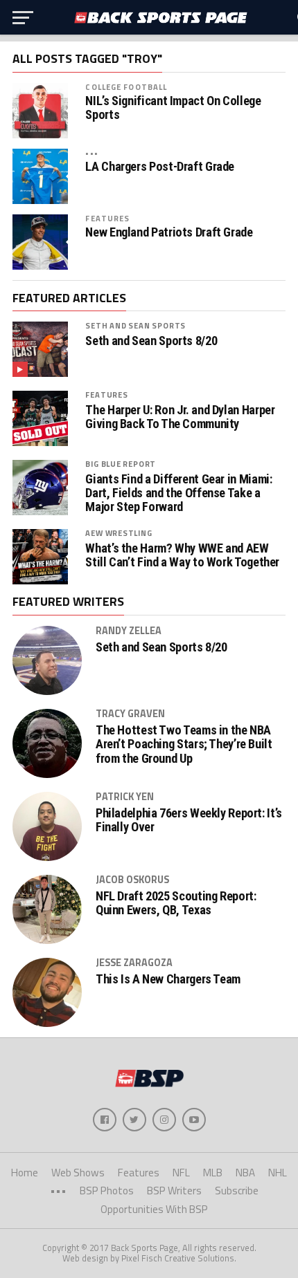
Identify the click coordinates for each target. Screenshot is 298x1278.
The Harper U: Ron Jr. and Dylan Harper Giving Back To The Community (179, 417)
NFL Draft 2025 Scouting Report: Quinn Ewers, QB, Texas (176, 903)
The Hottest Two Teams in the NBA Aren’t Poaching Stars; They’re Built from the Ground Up (184, 744)
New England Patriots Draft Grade (168, 232)
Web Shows (78, 1172)
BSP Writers (174, 1190)
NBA (245, 1172)
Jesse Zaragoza (134, 962)
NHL (277, 1172)
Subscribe (236, 1190)
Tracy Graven (130, 714)
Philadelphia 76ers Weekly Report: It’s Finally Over (189, 820)
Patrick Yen (125, 797)
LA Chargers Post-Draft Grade (159, 167)
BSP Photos (107, 1190)
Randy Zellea (128, 631)
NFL (181, 1172)
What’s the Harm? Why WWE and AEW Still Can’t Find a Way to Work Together (182, 555)
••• (91, 152)
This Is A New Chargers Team (168, 979)
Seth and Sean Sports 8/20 (151, 341)
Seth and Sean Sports (135, 325)
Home (24, 1172)
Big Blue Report (120, 464)
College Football (126, 87)
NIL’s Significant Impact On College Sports (173, 108)
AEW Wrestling (118, 533)
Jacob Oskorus (132, 880)
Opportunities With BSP (154, 1209)
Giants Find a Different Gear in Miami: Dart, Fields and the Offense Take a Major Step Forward (178, 493)
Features (107, 218)
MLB (212, 1172)
